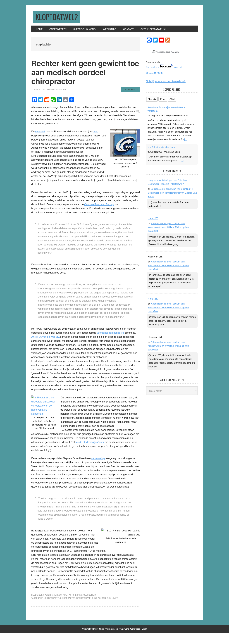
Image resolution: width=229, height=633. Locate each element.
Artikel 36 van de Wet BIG (45, 336)
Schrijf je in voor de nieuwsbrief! (166, 81)
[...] (185, 139)
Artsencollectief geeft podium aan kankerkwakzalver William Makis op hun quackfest (168, 227)
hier (95, 131)
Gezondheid (89, 594)
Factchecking (75, 594)
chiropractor (67, 598)
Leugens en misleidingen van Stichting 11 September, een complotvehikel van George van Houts (172, 192)
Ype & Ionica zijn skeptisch (161, 147)
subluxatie (112, 598)
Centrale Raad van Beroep (99, 204)
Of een (154, 72)
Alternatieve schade (56, 594)
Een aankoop (152, 67)
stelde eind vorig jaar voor (90, 442)
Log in (144, 628)
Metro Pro (103, 628)
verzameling (98, 458)
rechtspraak (83, 598)
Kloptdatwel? (56, 16)
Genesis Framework (120, 628)
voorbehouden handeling (110, 332)
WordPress (135, 628)
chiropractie (52, 598)
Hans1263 (153, 218)
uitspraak (40, 131)
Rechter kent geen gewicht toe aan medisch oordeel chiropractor (85, 72)
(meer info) (178, 67)
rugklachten (98, 598)
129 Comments (130, 89)
